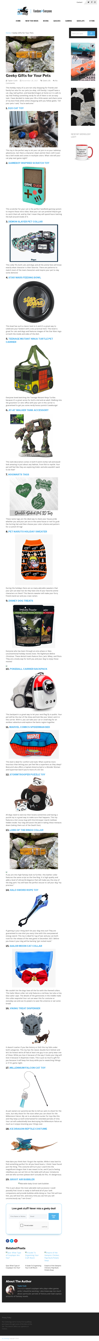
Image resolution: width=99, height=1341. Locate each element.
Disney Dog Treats (21, 600)
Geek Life (80, 21)
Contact (79, 2)
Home (18, 21)
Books (46, 21)
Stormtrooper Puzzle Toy (27, 774)
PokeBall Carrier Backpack (28, 669)
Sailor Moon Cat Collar (26, 946)
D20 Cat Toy (16, 108)
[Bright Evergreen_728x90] (6, 872)
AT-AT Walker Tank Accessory (29, 410)
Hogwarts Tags (18, 474)
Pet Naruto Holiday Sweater (27, 531)
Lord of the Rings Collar (26, 830)
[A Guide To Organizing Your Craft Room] (34, 1257)
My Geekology (5, 1338)
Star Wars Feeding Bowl (25, 277)
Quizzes (56, 21)
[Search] (91, 33)
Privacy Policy (6, 1317)
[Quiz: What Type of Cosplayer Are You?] (14, 1257)
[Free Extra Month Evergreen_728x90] (6, 666)
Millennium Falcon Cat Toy (28, 1067)
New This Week (31, 21)
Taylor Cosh (12, 80)
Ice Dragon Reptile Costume (28, 1128)
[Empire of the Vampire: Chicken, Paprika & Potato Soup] (53, 1257)
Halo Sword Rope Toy (24, 890)
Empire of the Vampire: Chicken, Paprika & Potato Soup (52, 1268)
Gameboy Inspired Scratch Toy (28, 163)
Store (92, 21)
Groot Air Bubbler (22, 1179)
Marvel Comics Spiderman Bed (29, 727)
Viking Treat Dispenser (25, 1008)
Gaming (68, 21)
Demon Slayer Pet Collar (25, 221)
